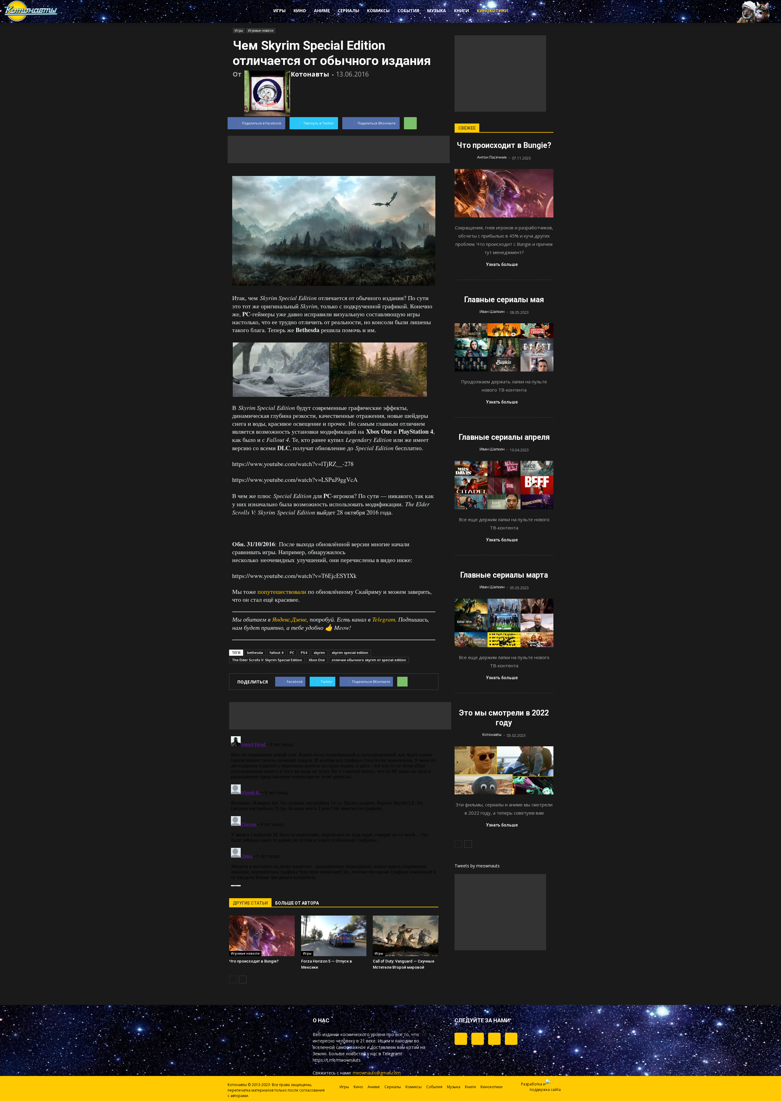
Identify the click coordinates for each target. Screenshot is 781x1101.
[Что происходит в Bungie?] (262, 936)
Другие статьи (250, 903)
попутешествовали (281, 591)
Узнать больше (502, 264)
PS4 (304, 652)
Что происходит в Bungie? (254, 961)
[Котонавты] (31, 20)
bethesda (255, 652)
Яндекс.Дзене (289, 619)
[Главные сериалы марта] (504, 623)
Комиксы (378, 10)
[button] (537, 11)
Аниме (322, 10)
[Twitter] (477, 1039)
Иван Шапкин (492, 311)
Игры (279, 10)
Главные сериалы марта (504, 575)
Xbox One (317, 660)
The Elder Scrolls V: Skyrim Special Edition (267, 660)
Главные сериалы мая (504, 299)
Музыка (436, 10)
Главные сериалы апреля (504, 437)
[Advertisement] (339, 149)
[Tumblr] (461, 1039)
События (408, 10)
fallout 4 (276, 652)
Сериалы (348, 10)
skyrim (319, 652)
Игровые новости (260, 30)
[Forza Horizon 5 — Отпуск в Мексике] (334, 936)
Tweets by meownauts (477, 866)
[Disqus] (334, 810)
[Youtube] (511, 1039)
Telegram (383, 619)
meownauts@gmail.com (377, 1073)
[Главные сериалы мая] (504, 347)
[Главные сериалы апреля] (504, 485)
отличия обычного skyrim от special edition (369, 660)
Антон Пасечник (492, 157)
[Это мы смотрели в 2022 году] (504, 770)
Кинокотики (492, 10)
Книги (461, 10)
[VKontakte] (494, 1039)
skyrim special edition (350, 652)
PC (292, 652)
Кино (299, 10)
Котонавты (310, 74)
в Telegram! (390, 1053)
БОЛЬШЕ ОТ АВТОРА (297, 903)
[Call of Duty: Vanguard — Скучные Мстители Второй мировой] (405, 936)
